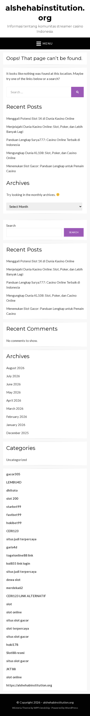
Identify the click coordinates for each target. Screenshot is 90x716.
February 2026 (16, 416)
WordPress (71, 707)
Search (11, 225)
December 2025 (17, 433)
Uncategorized (16, 460)
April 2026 (13, 400)
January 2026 (15, 425)
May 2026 (13, 392)
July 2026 (13, 376)
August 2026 (15, 368)
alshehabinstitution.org (58, 702)
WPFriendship (42, 707)
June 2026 (13, 384)
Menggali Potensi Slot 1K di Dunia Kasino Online (40, 118)
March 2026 (14, 408)
